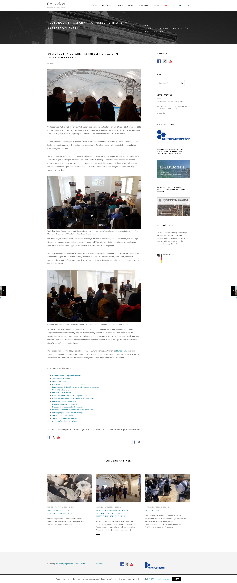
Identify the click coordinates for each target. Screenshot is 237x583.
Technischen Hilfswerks (61, 378)
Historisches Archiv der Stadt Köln (65, 404)
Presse (157, 5)
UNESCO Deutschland (60, 390)
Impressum (68, 564)
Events (131, 5)
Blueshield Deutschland (61, 393)
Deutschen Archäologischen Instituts (66, 376)
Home (95, 5)
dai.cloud (59, 564)
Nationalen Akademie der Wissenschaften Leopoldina (73, 398)
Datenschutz (80, 564)
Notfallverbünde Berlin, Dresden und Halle (69, 384)
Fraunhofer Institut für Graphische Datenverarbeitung (73, 410)
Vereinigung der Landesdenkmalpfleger (67, 412)
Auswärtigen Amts (59, 381)
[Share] (134, 442)
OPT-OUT (150, 579)
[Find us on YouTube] (58, 437)
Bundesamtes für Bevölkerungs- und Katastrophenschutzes (75, 387)
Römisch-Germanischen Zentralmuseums (68, 407)
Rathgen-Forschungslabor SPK (64, 401)
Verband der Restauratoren (63, 415)
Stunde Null (121, 351)
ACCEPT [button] (176, 579)
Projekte (119, 5)
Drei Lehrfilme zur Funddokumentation (59, 511)
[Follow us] (49, 437)
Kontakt (99, 564)
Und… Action (152, 510)
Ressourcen (144, 5)
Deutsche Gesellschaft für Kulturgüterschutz (69, 395)
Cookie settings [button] (163, 579)
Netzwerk (106, 5)
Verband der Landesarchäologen (65, 418)
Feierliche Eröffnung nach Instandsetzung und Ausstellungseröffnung (112, 513)
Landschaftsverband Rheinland (64, 421)
